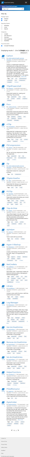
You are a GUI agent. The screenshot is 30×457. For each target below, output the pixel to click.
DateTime (23, 383)
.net (12, 78)
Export (18, 258)
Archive (22, 200)
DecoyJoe (9, 59)
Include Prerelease (9, 45)
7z (24, 202)
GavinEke (10, 193)
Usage (8, 298)
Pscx (9, 104)
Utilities (19, 116)
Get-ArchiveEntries (15, 327)
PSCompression (13, 145)
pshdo (10, 58)
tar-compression (22, 157)
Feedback (3, 450)
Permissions (10, 260)
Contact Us (3, 438)
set (23, 368)
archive (12, 98)
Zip (8, 118)
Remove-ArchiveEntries (17, 342)
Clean (23, 317)
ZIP (16, 187)
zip (8, 98)
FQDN (8, 385)
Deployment (21, 321)
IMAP (12, 276)
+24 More (18, 282)
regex (16, 296)
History (22, 319)
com (16, 80)
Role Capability (8, 39)
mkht (9, 180)
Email (19, 278)
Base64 (19, 118)
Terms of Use (4, 441)
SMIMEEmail (10, 282)
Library (10, 286)
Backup (13, 258)
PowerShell (13, 381)
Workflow (6, 40)
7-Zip (21, 187)
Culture (22, 296)
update (18, 368)
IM (8, 280)
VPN (26, 276)
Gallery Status (4, 447)
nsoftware (11, 266)
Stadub (10, 210)
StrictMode (15, 298)
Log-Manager (12, 302)
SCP (21, 280)
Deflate (22, 238)
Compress (9, 202)
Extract (15, 202)
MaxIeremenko (12, 404)
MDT (8, 321)
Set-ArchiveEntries (14, 357)
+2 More (21, 260)
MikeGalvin (11, 247)
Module (6, 18)
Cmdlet (6, 34)
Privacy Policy (4, 444)
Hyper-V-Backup (14, 244)
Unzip (8, 240)
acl (16, 78)
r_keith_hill (11, 106)
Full (8, 258)
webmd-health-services (18, 58)
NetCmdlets (12, 264)
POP (17, 280)
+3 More (22, 141)
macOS (9, 425)
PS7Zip (9, 191)
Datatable (16, 383)
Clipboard (13, 118)
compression (22, 80)
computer (9, 82)
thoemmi (10, 88)
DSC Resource (7, 35)
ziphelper (11, 229)
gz (7, 204)
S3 (21, 276)
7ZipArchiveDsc (13, 178)
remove (18, 353)
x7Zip (9, 124)
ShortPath (9, 120)
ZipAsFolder (12, 402)
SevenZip (13, 278)
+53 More (16, 82)
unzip (16, 222)
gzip (8, 159)
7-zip (24, 96)
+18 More (14, 159)
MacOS (6, 29)
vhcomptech (11, 126)
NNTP (12, 280)
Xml (24, 116)
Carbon (10, 55)
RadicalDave (11, 329)
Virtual (18, 256)
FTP (23, 278)
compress (25, 98)
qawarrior (10, 391)
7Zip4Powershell (14, 86)
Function (6, 37)
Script (5, 20)
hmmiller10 (11, 374)
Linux (5, 27)
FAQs (2, 453)
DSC (12, 187)
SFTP (26, 280)
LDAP (17, 276)
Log (12, 317)
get (17, 338)
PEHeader (16, 120)
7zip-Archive (12, 208)
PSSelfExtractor (13, 389)
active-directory (22, 78)
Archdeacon (11, 288)
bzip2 (16, 204)
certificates (9, 80)
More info (23, 76)
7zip (19, 96)
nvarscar (10, 232)
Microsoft (14, 321)
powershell (13, 96)
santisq (10, 147)
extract (18, 98)
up (8, 319)
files (25, 336)
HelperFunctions (14, 372)
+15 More (15, 385)
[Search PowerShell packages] (22, 9)
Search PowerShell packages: (9, 6)
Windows (6, 25)
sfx (12, 398)
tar (15, 157)
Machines (25, 256)
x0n (15, 106)
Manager (17, 317)
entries (8, 338)
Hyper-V (13, 256)
